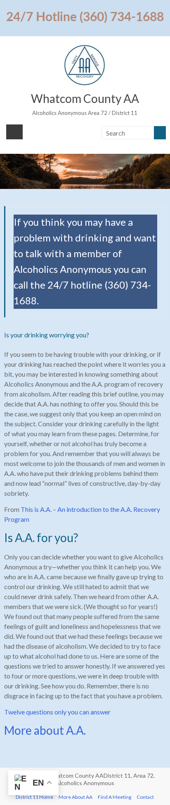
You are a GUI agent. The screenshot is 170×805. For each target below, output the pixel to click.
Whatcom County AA (85, 98)
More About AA (75, 797)
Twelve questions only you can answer (57, 712)
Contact (145, 797)
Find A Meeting (114, 797)
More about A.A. (45, 730)
